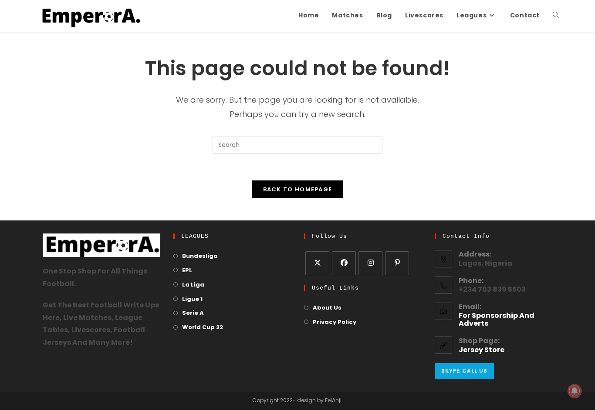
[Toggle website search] (555, 16)
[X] (317, 263)
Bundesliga (200, 256)
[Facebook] (344, 263)
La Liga (193, 285)
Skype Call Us (464, 370)
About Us (327, 308)
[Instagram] (370, 263)
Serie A (193, 313)
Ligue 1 (192, 299)
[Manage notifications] (574, 391)
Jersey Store (481, 350)
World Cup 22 (202, 327)
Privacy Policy (334, 322)
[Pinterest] (397, 263)
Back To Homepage (297, 189)
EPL (187, 270)
